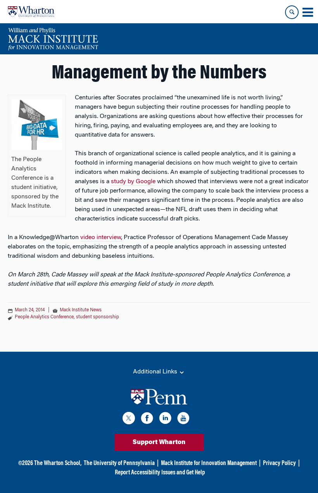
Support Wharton (159, 442)
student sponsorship (97, 317)
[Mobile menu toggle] (307, 12)
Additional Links (156, 372)
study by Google (133, 182)
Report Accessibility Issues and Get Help (160, 473)
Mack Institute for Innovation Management (209, 463)
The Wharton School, (57, 463)
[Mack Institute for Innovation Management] (53, 38)
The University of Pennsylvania (119, 463)
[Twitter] (129, 419)
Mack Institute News (81, 310)
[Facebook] (147, 419)
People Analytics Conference (44, 317)
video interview (100, 237)
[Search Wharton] (292, 12)
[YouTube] (183, 419)
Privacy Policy (279, 463)
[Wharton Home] (31, 11)
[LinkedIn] (165, 419)
